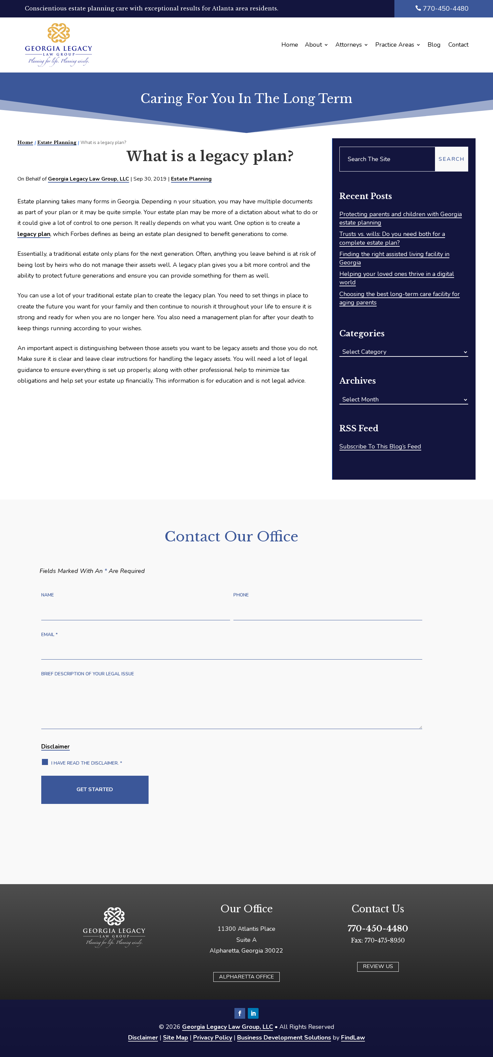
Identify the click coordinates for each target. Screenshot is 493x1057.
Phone (241, 595)
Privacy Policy (212, 1038)
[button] (483, 1005)
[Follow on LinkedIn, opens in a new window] (253, 1013)
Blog (434, 45)
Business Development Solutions (284, 1038)
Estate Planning (191, 179)
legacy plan (33, 234)
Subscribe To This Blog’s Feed (380, 446)
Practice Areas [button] (394, 45)
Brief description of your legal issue (87, 674)
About (313, 45)
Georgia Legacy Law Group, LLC (88, 179)
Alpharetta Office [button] (246, 976)
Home (289, 45)
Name (47, 595)
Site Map (175, 1038)
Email (49, 634)
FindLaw (353, 1038)
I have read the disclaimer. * (86, 763)
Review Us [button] (378, 966)
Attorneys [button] (348, 45)
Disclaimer (55, 747)
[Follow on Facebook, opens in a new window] (239, 1013)
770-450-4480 (446, 8)
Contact (458, 45)
